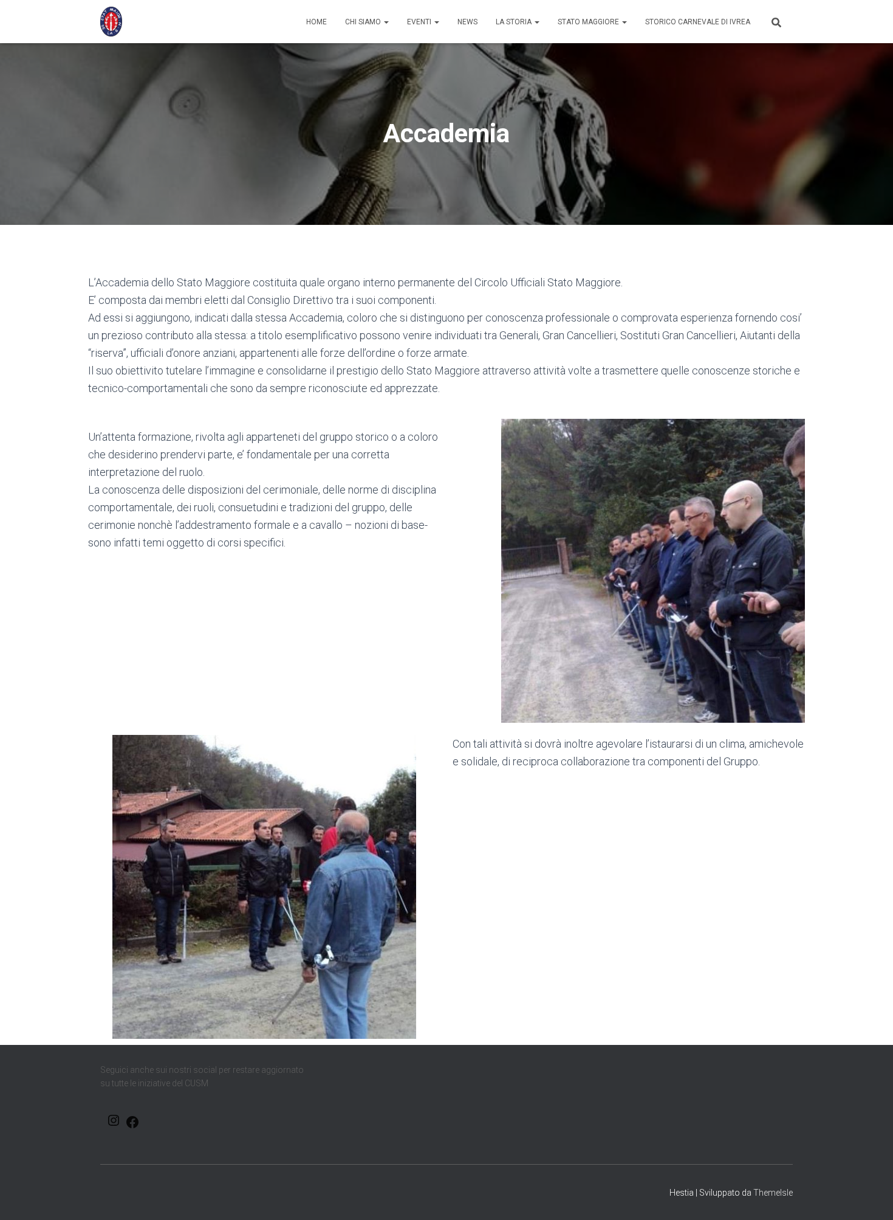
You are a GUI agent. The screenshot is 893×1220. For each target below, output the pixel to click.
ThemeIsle (773, 1193)
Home (316, 22)
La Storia (514, 22)
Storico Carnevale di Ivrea (697, 22)
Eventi (420, 22)
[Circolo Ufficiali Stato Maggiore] (111, 22)
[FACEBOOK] (132, 1126)
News (467, 22)
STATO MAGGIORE (589, 22)
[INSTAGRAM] (113, 1124)
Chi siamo (364, 22)
